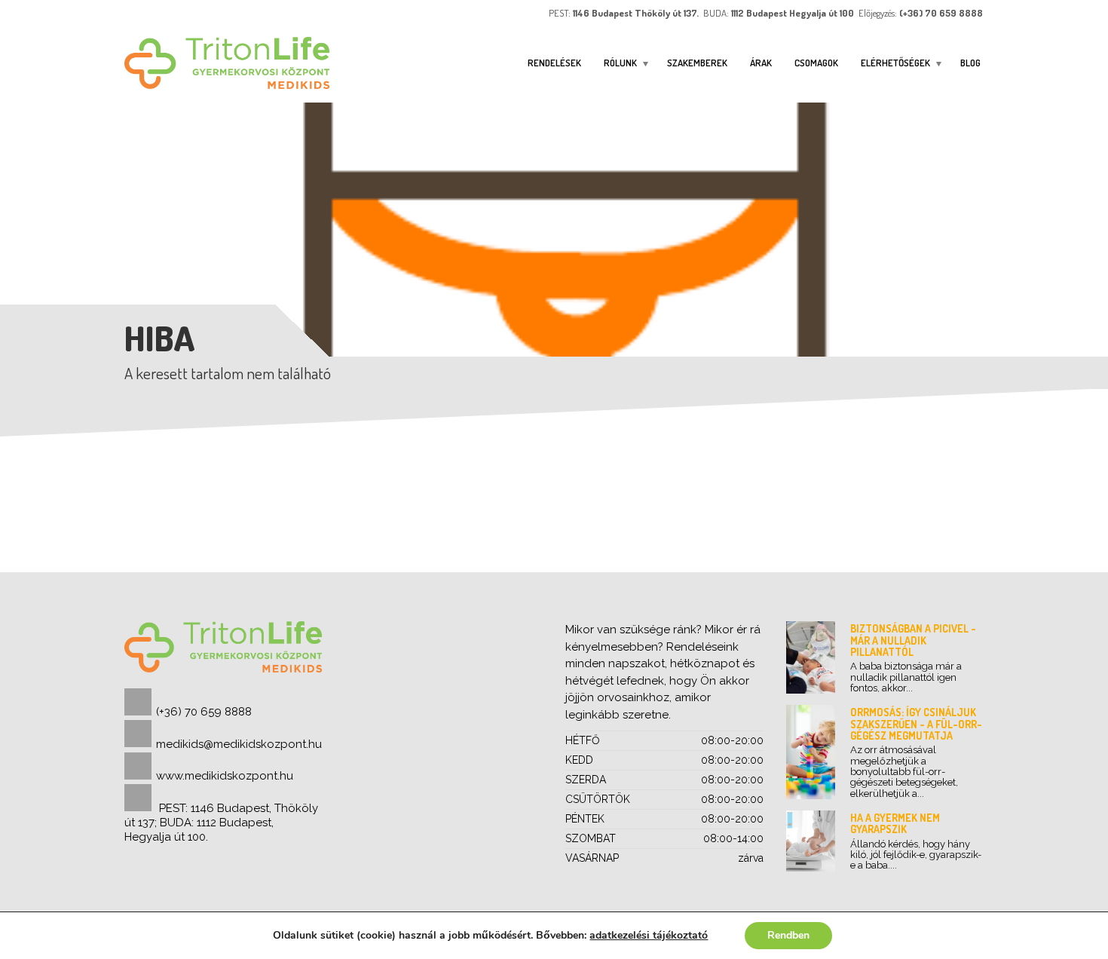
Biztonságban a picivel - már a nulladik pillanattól (913, 640)
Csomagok (816, 63)
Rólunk (620, 63)
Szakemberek (697, 63)
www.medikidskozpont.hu (224, 776)
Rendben (788, 935)
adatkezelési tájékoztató (648, 935)
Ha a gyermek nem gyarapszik (895, 823)
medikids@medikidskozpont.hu (239, 744)
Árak (761, 63)
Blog (970, 63)
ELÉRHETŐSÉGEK (895, 63)
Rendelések (554, 63)
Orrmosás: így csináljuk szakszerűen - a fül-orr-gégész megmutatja (916, 724)
